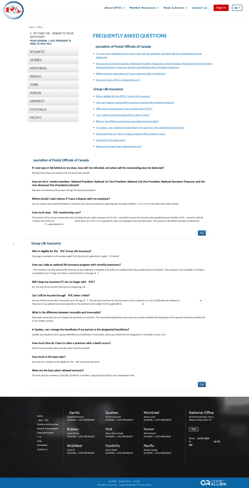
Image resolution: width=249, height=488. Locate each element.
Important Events (45, 433)
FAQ (39, 437)
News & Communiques (47, 428)
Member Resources (143, 8)
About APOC (113, 8)
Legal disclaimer (127, 484)
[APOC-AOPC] (13, 10)
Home (32, 27)
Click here (142, 204)
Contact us (199, 8)
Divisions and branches (47, 424)
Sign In (221, 7)
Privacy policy (145, 484)
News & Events (174, 8)
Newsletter (42, 445)
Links (39, 441)
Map (194, 429)
